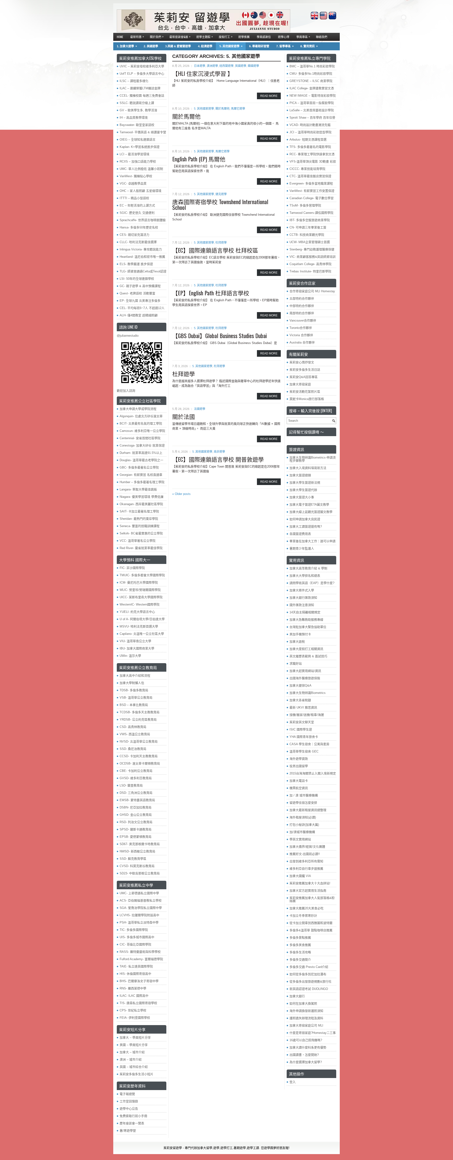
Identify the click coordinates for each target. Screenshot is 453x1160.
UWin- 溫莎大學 (130, 655)
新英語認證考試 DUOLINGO (308, 989)
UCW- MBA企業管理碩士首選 (309, 242)
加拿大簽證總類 (300, 475)
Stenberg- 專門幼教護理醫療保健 (311, 249)
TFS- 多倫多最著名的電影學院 (310, 147)
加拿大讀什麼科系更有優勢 (307, 1047)
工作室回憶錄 (129, 1101)
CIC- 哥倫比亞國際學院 (135, 944)
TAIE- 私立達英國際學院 (136, 966)
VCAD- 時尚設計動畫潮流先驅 (310, 125)
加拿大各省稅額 (300, 700)
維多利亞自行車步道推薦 (306, 868)
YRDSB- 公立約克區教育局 (138, 719)
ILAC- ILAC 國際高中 (134, 995)
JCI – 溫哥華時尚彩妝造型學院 (310, 132)
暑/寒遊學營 (128, 1130)
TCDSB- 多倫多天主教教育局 (139, 712)
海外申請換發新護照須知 (306, 1011)
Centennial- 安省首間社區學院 (140, 438)
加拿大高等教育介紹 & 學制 (308, 568)
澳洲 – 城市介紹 (131, 1059)
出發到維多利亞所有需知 (306, 861)
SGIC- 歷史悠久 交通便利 (137, 213)
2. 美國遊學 (151, 46)
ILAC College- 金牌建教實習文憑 (311, 88)
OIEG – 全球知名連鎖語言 (137, 139)
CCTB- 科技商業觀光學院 (306, 234)
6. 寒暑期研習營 (259, 46)
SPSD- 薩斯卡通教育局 (135, 829)
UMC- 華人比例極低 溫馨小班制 (141, 169)
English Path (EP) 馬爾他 (198, 159)
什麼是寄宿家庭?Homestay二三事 (312, 1033)
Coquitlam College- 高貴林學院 (310, 264)
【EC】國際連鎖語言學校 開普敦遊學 (218, 459)
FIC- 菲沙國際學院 (132, 568)
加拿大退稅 (297, 641)
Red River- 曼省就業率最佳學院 (141, 548)
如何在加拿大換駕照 (303, 1003)
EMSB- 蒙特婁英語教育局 (137, 800)
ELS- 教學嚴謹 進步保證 (136, 264)
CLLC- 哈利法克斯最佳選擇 (138, 242)
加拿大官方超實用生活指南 (307, 890)
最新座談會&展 (179, 36)
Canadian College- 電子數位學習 (311, 198)
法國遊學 (199, 409)
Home (120, 37)
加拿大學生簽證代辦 (303, 490)
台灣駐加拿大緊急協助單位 (307, 627)
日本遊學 (199, 66)
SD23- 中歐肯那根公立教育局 (140, 873)
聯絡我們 (321, 37)
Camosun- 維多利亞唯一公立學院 (142, 431)
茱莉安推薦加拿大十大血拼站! (309, 883)
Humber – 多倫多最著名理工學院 (142, 482)
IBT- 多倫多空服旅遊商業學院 (309, 220)
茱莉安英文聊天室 (301, 722)
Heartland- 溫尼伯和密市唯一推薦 (142, 256)
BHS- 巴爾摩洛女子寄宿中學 (139, 981)
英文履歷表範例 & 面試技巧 (308, 656)
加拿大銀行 (297, 996)
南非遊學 (219, 451)
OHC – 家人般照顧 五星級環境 (140, 191)
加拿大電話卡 (298, 780)
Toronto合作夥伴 (300, 328)
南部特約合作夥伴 (301, 313)
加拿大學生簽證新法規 (304, 482)
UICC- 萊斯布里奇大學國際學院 (141, 597)
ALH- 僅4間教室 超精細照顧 (139, 315)
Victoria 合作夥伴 (301, 335)
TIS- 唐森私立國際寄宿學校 (138, 1003)
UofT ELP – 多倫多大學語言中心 (142, 73)
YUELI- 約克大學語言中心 (137, 612)
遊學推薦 (244, 37)
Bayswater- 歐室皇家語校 (137, 125)
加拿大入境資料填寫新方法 (307, 468)
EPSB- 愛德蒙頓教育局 (135, 836)
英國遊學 (240, 66)
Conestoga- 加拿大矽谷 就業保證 (142, 445)
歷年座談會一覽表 (132, 1123)
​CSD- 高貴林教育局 (133, 727)
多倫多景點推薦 (300, 937)
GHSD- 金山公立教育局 (136, 814)
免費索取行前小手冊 (133, 1116)
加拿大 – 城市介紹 (132, 1052)
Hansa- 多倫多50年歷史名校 (139, 227)
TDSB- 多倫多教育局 (134, 690)
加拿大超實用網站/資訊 (305, 671)
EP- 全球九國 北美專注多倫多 (140, 300)
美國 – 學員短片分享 (134, 1045)
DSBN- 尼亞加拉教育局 (135, 807)
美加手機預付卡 (300, 634)
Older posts (181, 494)
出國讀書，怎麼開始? (304, 1055)
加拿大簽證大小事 (301, 497)
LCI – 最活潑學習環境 (134, 154)
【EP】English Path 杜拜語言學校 (210, 292)
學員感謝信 (264, 37)
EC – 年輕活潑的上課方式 (137, 205)
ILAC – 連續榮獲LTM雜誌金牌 (140, 88)
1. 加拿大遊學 (127, 46)
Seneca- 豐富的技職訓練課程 (139, 526)
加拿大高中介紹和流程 (135, 675)
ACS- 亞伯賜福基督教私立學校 (141, 900)
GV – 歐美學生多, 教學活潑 (138, 110)
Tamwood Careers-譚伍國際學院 (311, 213)
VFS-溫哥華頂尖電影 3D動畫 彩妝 (312, 161)
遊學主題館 (204, 36)
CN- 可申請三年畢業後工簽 (307, 227)
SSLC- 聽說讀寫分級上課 (137, 103)
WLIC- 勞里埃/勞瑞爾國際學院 (140, 590)
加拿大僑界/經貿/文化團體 (307, 846)
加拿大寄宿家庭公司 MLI (306, 1025)
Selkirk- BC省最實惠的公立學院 (141, 533)
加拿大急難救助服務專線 (306, 619)
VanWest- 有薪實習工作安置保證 (311, 191)
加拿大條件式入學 (301, 590)
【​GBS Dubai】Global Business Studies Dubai (219, 335)
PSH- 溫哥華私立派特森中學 (139, 922)
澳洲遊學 (212, 66)
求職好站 (295, 663)
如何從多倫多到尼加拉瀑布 (307, 974)
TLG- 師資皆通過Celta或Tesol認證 (143, 271)
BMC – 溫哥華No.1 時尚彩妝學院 (312, 66)
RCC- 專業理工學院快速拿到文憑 (312, 154)
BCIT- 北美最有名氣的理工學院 (141, 423)
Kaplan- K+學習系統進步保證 (139, 147)
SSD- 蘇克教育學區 (133, 858)
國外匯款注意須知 (301, 605)
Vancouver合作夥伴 (302, 320)
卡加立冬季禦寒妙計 (303, 915)
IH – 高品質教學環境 (134, 117)
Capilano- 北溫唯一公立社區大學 (142, 634)
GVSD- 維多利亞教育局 (136, 778)
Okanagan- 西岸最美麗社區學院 (141, 504)
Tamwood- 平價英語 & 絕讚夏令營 (143, 132)
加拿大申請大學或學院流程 (138, 409)
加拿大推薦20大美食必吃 (306, 908)
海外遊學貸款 (298, 758)
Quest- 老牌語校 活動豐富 (137, 293)
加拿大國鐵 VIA (300, 876)
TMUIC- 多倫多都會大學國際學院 (142, 575)
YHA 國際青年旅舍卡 (303, 737)
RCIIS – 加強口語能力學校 (138, 161)
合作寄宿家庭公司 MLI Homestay (312, 291)
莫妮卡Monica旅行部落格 (306, 399)
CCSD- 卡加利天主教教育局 (139, 756)
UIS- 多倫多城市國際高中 (137, 937)
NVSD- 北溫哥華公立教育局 (139, 741)
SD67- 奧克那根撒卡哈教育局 (140, 844)
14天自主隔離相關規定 (304, 612)
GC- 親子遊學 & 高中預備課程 (140, 286)
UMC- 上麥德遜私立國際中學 (139, 893)
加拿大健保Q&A (300, 685)
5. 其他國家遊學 (231, 46)
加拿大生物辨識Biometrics (307, 693)
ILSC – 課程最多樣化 (134, 81)
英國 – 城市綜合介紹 (134, 1067)
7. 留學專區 (285, 46)
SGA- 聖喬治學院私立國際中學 (141, 908)
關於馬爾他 (222, 108)
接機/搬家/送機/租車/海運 (306, 715)
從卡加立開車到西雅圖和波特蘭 (310, 923)
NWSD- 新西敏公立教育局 (137, 851)
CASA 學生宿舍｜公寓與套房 (309, 744)
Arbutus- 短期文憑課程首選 (308, 139)
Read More (268, 96)
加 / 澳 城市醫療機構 (303, 795)
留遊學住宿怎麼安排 (303, 802)
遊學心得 (283, 37)
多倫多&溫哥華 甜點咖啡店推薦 (310, 930)
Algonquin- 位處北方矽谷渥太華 (141, 416)
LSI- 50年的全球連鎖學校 (137, 278)
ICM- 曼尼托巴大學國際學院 (139, 582)
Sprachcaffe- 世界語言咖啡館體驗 (143, 220)
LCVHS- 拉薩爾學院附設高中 (139, 915)
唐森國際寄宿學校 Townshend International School (220, 204)
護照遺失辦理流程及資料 (306, 1018)
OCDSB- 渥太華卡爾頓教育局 (140, 763)
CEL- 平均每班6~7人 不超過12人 (142, 308)
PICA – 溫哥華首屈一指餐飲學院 (311, 103)
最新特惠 (137, 36)
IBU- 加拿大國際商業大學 (137, 648)
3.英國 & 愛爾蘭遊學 (178, 46)
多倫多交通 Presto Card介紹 (308, 967)
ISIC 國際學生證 (300, 729)
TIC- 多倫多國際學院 (134, 930)
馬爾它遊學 (238, 108)
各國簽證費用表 (300, 534)
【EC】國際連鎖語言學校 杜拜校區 (215, 250)
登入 (292, 1082)
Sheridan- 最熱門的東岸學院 (139, 518)
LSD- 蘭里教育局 (131, 785)
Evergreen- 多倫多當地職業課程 (311, 183)
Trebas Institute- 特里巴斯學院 (310, 271)
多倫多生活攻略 (300, 952)
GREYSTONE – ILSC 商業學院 (310, 81)
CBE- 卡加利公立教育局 (136, 771)
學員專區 (303, 36)
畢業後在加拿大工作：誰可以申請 (312, 541)
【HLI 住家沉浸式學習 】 (202, 73)
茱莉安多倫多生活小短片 (136, 1074)
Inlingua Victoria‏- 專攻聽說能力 (141, 249)
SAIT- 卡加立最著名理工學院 (139, 511)
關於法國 (183, 416)
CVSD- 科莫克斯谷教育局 (137, 866)
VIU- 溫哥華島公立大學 (135, 641)
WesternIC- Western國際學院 (139, 604)
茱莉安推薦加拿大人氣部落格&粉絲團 (312, 899)
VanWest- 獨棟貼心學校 (136, 176)
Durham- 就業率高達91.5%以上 (141, 453)
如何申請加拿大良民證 (304, 519)
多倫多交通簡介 (300, 959)
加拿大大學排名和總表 (304, 575)
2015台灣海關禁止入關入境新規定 (312, 773)
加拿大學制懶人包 (132, 683)
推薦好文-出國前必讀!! (304, 854)
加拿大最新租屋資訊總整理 (307, 810)
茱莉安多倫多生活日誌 (304, 369)
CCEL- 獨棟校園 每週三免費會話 (142, 95)
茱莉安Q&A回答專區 (303, 377)
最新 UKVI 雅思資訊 (303, 707)
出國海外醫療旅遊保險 (304, 678)
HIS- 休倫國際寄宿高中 (135, 973)
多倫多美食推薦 (300, 945)
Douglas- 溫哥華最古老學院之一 (141, 460)
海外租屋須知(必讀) (302, 817)
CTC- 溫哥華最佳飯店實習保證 (310, 176)
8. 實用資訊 (309, 46)
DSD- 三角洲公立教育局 (136, 793)
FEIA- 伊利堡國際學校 (135, 1017)
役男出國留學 (298, 766)
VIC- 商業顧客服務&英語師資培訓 (312, 256)
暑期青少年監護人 (301, 548)
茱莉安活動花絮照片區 (304, 391)
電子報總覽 (127, 1094)
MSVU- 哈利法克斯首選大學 (139, 626)
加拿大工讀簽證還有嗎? (305, 526)
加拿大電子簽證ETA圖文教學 (309, 504)
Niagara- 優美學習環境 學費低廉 (142, 496)
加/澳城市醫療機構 (302, 832)
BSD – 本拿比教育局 (134, 705)
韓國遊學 (253, 66)
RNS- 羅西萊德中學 (133, 988)
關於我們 (157, 36)
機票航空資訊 (298, 788)
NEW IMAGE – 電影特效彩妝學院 (312, 95)
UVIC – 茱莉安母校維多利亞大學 (142, 66)
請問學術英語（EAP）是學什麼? (311, 583)
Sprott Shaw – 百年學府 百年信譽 (312, 117)
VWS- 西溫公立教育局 (135, 734)
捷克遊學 (221, 194)
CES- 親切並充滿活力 (134, 234)
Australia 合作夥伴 (302, 342)
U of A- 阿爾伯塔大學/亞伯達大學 (142, 619)
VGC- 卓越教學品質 (133, 183)
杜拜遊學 (221, 242)
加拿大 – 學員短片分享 (135, 1037)
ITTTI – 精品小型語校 (134, 198)
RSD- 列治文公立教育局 (136, 822)
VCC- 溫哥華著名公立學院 (137, 540)
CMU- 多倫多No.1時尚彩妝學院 (310, 73)
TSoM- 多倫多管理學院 (305, 205)
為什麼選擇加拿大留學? (305, 1062)
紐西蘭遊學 (226, 66)
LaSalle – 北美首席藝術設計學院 (311, 110)
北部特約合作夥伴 (301, 298)
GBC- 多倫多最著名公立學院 (139, 467)
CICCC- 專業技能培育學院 (307, 169)
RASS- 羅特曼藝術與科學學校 (140, 952)
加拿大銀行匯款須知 (303, 597)
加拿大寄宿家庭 (300, 384)
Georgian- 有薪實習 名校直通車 (141, 475)
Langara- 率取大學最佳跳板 (138, 489)
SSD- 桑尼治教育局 (133, 749)
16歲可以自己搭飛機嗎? (305, 1040)
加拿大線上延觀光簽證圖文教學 (310, 512)
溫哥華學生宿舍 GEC (304, 751)
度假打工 (225, 36)
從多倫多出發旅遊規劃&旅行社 (310, 981)
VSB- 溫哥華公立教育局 (136, 697)
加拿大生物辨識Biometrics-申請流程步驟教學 (312, 459)
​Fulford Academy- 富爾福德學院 (141, 959)
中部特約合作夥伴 (301, 306)
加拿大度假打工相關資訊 (306, 649)
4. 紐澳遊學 (205, 46)
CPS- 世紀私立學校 (133, 1010)
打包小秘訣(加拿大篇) (304, 824)
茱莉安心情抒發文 (301, 362)
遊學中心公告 (129, 1108)
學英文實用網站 (300, 839)
